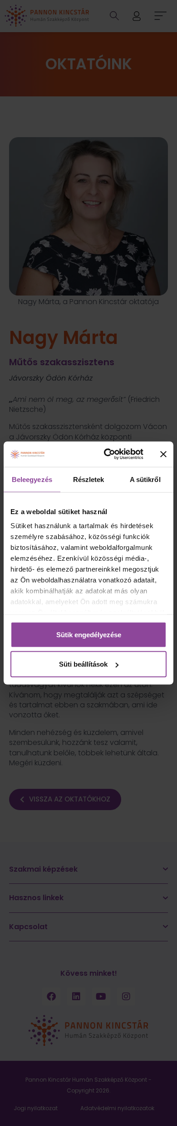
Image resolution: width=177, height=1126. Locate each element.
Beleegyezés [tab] (32, 479)
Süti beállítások (83, 664)
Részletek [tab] (88, 479)
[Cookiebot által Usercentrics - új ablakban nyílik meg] (107, 454)
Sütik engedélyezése (88, 634)
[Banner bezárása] (163, 454)
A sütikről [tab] (145, 479)
